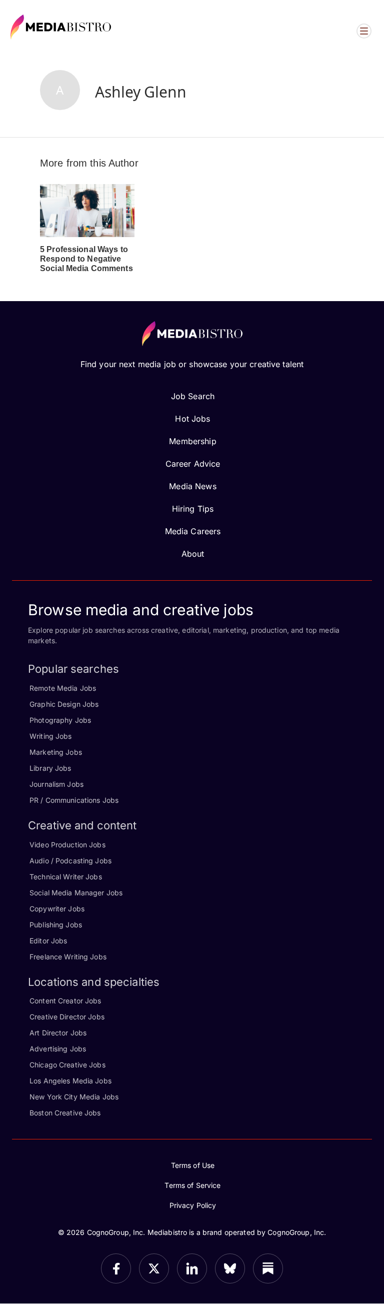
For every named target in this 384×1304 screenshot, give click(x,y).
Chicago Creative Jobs (68, 1064)
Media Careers (193, 531)
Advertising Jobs (58, 1048)
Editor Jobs (48, 940)
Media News (192, 486)
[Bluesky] (230, 1268)
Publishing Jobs (56, 924)
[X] (154, 1268)
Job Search (192, 396)
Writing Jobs (51, 736)
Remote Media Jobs (63, 688)
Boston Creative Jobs (65, 1112)
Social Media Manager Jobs (76, 892)
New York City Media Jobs (74, 1096)
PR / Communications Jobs (74, 800)
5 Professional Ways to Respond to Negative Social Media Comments (86, 259)
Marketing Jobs (56, 752)
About (193, 554)
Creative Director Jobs (67, 1016)
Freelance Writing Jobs (68, 956)
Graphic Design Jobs (64, 704)
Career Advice (193, 464)
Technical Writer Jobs (66, 876)
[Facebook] (116, 1268)
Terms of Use (193, 1165)
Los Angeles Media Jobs (71, 1080)
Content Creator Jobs (66, 1000)
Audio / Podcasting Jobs (71, 860)
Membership (192, 441)
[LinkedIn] (192, 1268)
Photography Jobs (60, 720)
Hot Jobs (192, 419)
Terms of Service (192, 1185)
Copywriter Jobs (57, 908)
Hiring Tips (193, 509)
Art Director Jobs (58, 1032)
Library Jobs (51, 768)
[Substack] (268, 1268)
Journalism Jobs (57, 784)
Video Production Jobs (68, 844)
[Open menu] (364, 31)
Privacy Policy (193, 1205)
